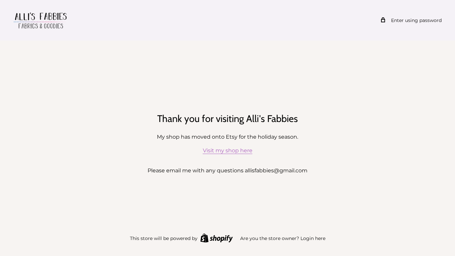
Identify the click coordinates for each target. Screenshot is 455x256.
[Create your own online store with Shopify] (216, 238)
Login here (312, 238)
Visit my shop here (227, 150)
